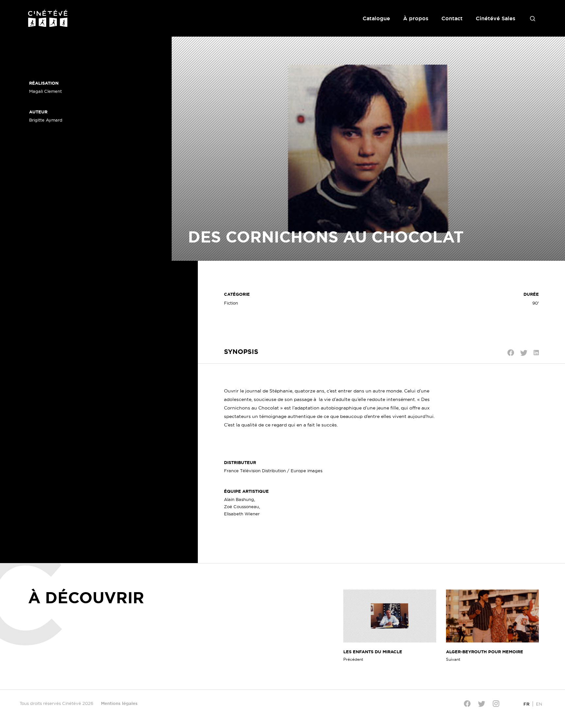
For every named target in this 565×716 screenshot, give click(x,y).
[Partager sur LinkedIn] (536, 352)
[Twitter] (481, 704)
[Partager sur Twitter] (524, 353)
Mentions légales (119, 703)
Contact (452, 18)
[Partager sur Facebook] (510, 352)
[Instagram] (496, 703)
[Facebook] (467, 703)
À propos (415, 18)
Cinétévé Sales (495, 18)
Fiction (231, 303)
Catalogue (376, 18)
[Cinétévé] (47, 18)
